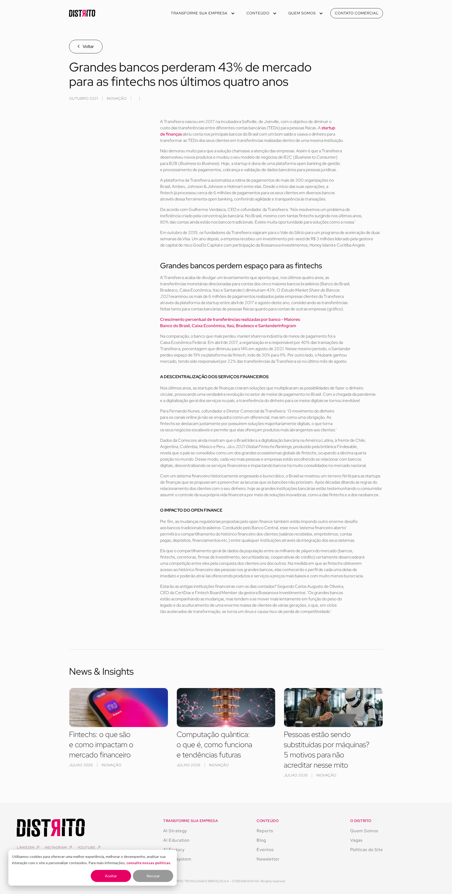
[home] (82, 13)
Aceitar (111, 876)
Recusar (153, 876)
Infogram (287, 325)
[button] (202, 13)
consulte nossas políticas (148, 863)
